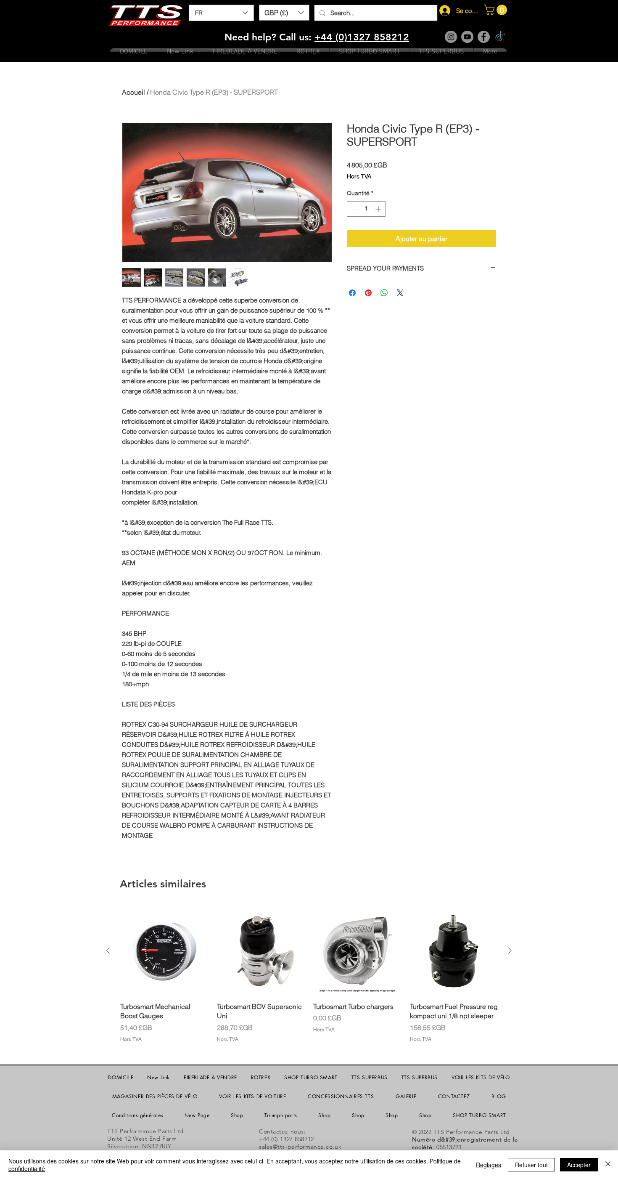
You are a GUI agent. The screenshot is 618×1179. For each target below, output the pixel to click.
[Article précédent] (108, 950)
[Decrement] (353, 209)
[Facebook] (484, 37)
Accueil (133, 92)
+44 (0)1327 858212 (361, 37)
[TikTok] (500, 37)
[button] (284, 13)
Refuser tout (531, 1164)
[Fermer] (608, 1164)
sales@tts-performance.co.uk (300, 1146)
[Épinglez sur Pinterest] (368, 293)
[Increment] (379, 209)
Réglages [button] (488, 1164)
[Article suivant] (510, 950)
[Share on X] (400, 293)
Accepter (579, 1164)
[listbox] (284, 13)
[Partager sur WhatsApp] (384, 293)
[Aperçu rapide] (164, 951)
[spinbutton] (366, 209)
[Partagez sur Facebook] (352, 293)
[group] (309, 974)
